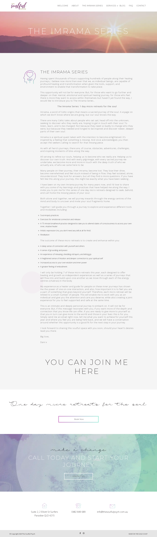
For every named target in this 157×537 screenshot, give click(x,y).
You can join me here (87, 367)
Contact (141, 6)
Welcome (62, 6)
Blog (122, 6)
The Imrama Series (92, 6)
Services (111, 6)
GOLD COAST (142, 534)
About (75, 6)
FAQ (131, 6)
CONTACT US (78, 476)
